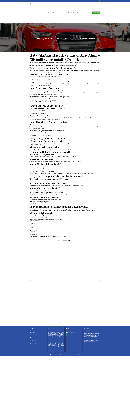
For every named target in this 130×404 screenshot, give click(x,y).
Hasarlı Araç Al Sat (33, 230)
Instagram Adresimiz (33, 234)
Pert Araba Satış (32, 224)
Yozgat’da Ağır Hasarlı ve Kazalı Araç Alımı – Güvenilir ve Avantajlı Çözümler (92, 334)
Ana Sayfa (48, 12)
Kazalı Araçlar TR (32, 222)
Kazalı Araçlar (32, 223)
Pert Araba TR (32, 226)
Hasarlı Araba (32, 228)
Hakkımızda (54, 12)
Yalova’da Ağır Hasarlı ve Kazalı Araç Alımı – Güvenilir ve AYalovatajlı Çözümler (91, 336)
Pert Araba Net (32, 233)
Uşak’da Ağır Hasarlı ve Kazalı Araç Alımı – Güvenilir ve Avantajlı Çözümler (91, 341)
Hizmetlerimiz (61, 12)
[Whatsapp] (99, 1)
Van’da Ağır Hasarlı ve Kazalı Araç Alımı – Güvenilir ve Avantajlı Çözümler (91, 338)
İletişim (72, 12)
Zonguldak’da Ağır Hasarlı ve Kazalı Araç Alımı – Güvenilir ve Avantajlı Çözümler (49, 313)
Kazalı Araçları (32, 231)
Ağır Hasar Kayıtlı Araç (34, 220)
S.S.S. (66, 12)
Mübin (81, 354)
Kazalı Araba (31, 227)
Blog (69, 12)
